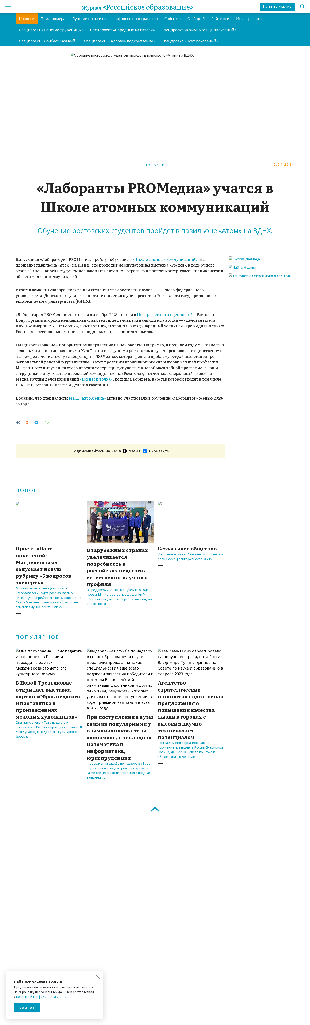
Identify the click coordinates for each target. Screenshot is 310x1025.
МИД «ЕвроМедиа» (87, 398)
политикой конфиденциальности (41, 996)
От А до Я (196, 18)
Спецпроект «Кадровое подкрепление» (119, 41)
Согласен (27, 1007)
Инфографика (249, 18)
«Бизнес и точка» (96, 379)
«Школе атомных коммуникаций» (164, 259)
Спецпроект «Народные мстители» (122, 29)
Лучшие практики (89, 18)
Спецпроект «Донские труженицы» (51, 29)
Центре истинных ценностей (165, 314)
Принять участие (277, 6)
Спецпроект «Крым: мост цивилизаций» (199, 29)
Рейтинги (220, 18)
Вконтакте (159, 451)
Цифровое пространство (135, 18)
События (172, 18)
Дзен (133, 451)
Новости (26, 18)
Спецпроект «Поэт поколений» (190, 41)
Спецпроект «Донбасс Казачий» (48, 41)
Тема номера (53, 18)
